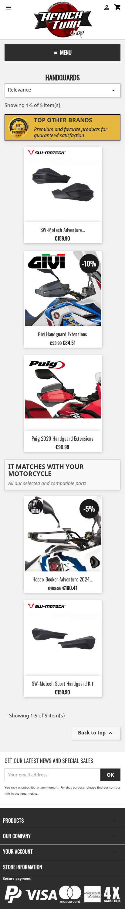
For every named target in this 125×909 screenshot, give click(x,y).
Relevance (62, 90)
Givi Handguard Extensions (62, 334)
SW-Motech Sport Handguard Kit (62, 683)
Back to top (96, 733)
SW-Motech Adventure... (62, 230)
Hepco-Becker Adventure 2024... (62, 579)
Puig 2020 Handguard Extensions (62, 438)
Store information (22, 867)
